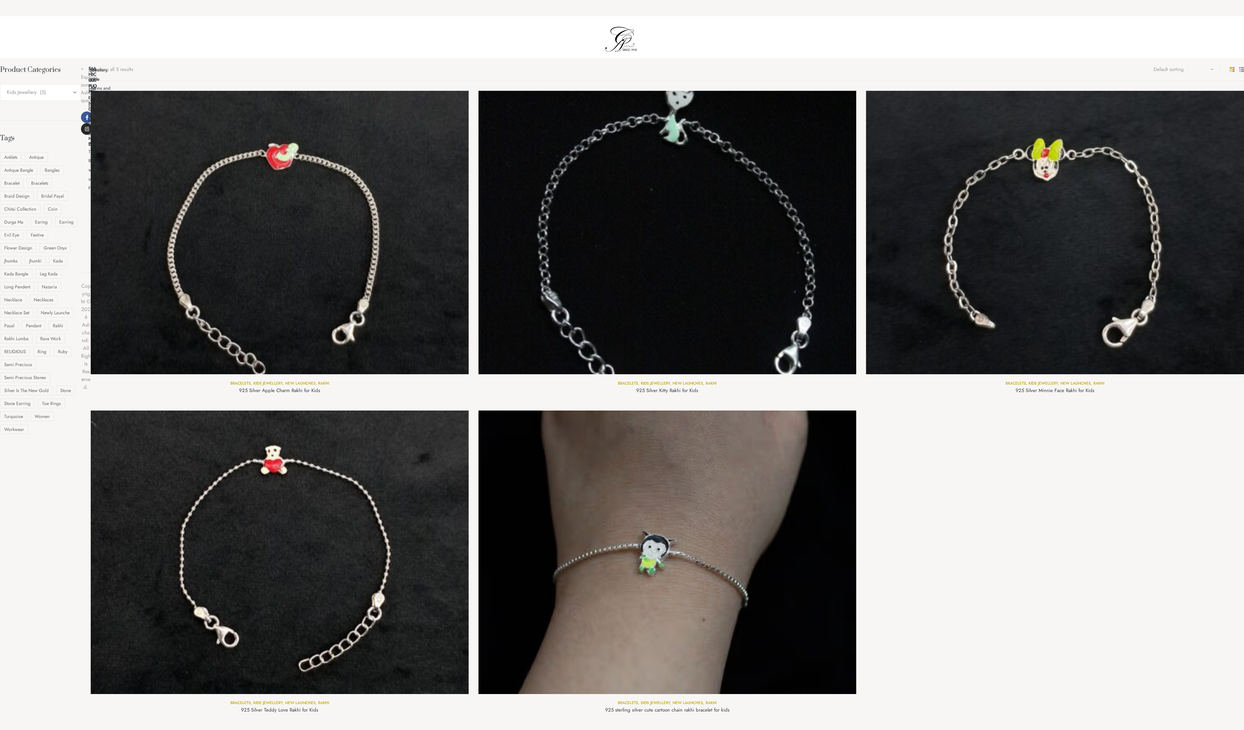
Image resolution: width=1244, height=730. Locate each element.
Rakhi (323, 383)
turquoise (13, 416)
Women (42, 416)
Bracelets (240, 383)
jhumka (10, 261)
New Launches (300, 383)
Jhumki (35, 261)
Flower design (18, 248)
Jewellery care (99, 74)
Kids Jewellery (267, 383)
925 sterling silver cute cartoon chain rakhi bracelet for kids (667, 709)
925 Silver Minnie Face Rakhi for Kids (1055, 390)
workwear (14, 429)
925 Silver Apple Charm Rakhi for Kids (279, 390)
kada (58, 261)
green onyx (55, 248)
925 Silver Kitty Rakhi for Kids (667, 390)
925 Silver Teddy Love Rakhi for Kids (279, 709)
